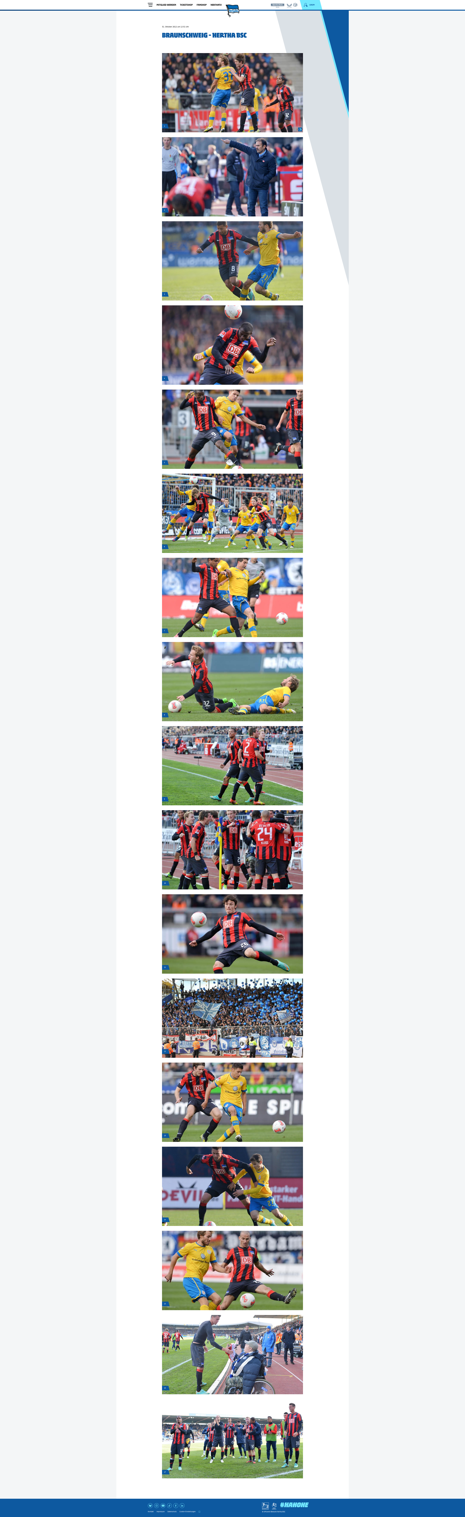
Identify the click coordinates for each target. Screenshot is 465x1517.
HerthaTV (216, 4)
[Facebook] (175, 1506)
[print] (199, 1512)
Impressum (161, 1512)
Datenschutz (172, 1512)
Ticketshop (186, 4)
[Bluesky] (150, 1506)
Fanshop (202, 4)
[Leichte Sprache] (295, 5)
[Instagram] (156, 1506)
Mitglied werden (166, 4)
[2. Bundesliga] (265, 1506)
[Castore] (289, 5)
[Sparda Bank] (277, 5)
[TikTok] (169, 1506)
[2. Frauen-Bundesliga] (274, 1506)
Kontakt (151, 1512)
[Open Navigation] (150, 5)
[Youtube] (163, 1506)
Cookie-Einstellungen (187, 1512)
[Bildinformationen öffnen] (300, 129)
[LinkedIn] (182, 1506)
